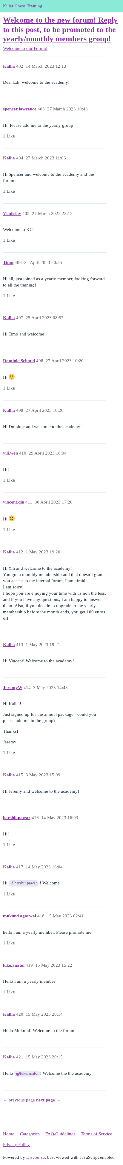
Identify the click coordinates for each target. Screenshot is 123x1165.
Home (8, 1133)
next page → (48, 1100)
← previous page (19, 1100)
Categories (30, 1133)
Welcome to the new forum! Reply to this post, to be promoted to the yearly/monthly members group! (60, 29)
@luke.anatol (27, 1073)
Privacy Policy (16, 1144)
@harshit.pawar (23, 883)
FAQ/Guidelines (60, 1133)
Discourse (35, 1157)
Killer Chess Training (22, 6)
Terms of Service (96, 1133)
